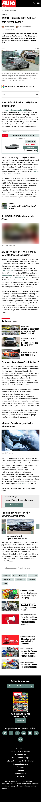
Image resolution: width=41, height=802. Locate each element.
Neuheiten (13, 10)
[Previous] (4, 60)
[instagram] (11, 733)
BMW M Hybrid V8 (8, 271)
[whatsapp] (36, 733)
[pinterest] (4, 733)
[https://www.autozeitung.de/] (9, 3)
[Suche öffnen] (34, 3)
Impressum (20, 748)
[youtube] (30, 733)
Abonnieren (20, 720)
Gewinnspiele (20, 774)
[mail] (20, 739)
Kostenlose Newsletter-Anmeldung (20, 686)
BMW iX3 (36, 171)
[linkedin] (23, 733)
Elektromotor (20, 277)
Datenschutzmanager (20, 758)
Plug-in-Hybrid (7, 580)
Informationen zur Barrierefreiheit (20, 761)
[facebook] (17, 733)
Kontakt (20, 777)
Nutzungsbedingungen (20, 751)
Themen (20, 770)
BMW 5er (31, 580)
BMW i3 (24, 484)
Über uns (20, 767)
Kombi (4, 584)
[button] (20, 94)
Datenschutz (20, 755)
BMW (15, 575)
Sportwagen (20, 580)
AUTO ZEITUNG (5, 10)
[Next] (37, 60)
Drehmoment (7, 275)
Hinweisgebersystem (20, 764)
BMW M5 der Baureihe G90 (15, 110)
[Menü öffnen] (38, 3)
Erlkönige (22, 575)
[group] (20, 65)
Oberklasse (33, 575)
